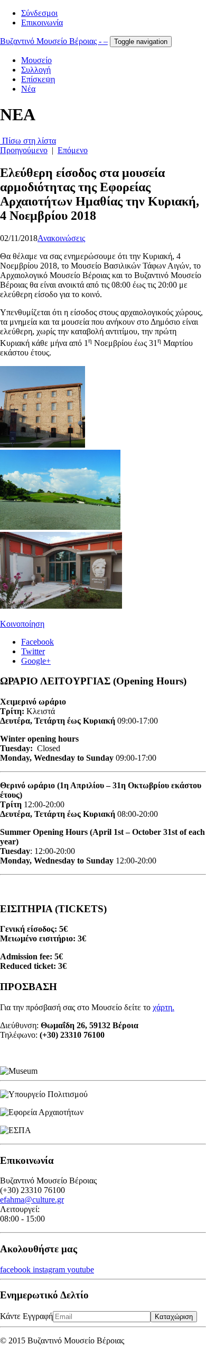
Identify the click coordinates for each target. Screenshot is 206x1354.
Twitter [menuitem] (33, 651)
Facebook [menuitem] (37, 641)
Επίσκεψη (38, 79)
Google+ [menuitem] (36, 660)
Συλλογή (36, 69)
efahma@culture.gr (32, 1199)
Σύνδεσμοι (39, 12)
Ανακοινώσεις (61, 238)
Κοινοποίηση (22, 623)
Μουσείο (36, 60)
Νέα (28, 88)
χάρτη (162, 1007)
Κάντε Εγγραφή (26, 1316)
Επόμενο (73, 150)
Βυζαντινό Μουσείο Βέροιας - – (54, 41)
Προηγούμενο (24, 150)
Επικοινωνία (42, 22)
